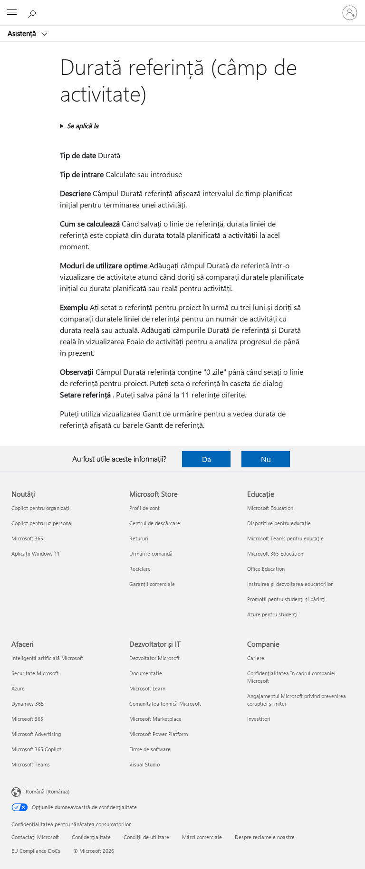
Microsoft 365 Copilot (36, 749)
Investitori (258, 718)
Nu (266, 459)
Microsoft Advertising (36, 733)
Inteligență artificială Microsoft (47, 657)
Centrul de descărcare (154, 523)
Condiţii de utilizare (146, 837)
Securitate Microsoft (34, 673)
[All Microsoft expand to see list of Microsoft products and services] (11, 12)
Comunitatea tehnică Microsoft (165, 703)
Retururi (138, 538)
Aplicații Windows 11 (35, 553)
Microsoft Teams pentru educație (285, 538)
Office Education (266, 568)
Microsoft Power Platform (158, 733)
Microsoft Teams (30, 764)
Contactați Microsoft (35, 837)
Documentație (145, 673)
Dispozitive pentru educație (279, 523)
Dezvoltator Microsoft (154, 657)
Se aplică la (82, 125)
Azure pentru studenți (272, 614)
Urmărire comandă (151, 553)
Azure (18, 688)
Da (206, 459)
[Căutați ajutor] (33, 12)
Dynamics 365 (27, 703)
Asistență (23, 33)
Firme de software (150, 749)
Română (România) (47, 791)
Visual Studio (144, 764)
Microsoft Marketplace (155, 718)
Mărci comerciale (202, 837)
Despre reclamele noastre (265, 837)
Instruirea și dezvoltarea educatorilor (290, 583)
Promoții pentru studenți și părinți (286, 599)
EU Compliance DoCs (35, 850)
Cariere (255, 657)
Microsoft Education (270, 507)
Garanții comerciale (152, 583)
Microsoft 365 (27, 538)
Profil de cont (144, 507)
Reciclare (140, 568)
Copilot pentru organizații (41, 507)
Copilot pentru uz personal (42, 523)
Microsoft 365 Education (275, 553)
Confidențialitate (91, 837)
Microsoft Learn (147, 688)
